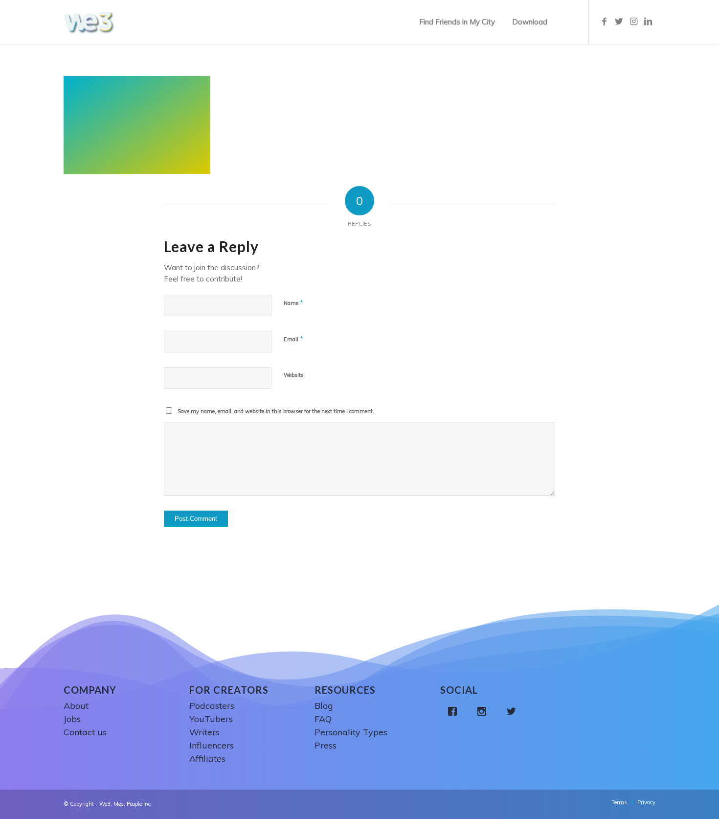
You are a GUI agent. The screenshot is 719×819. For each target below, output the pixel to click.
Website (293, 375)
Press (326, 745)
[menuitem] (457, 22)
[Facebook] (455, 711)
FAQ (323, 719)
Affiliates (207, 758)
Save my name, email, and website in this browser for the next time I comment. (276, 411)
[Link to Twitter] (618, 21)
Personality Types (351, 732)
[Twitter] (513, 711)
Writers (204, 732)
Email (293, 339)
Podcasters (211, 705)
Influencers (211, 745)
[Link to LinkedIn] (648, 21)
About (76, 705)
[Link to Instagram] (633, 21)
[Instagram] (484, 711)
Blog (324, 705)
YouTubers (211, 719)
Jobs (72, 719)
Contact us (85, 732)
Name (293, 302)
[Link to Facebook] (604, 21)
